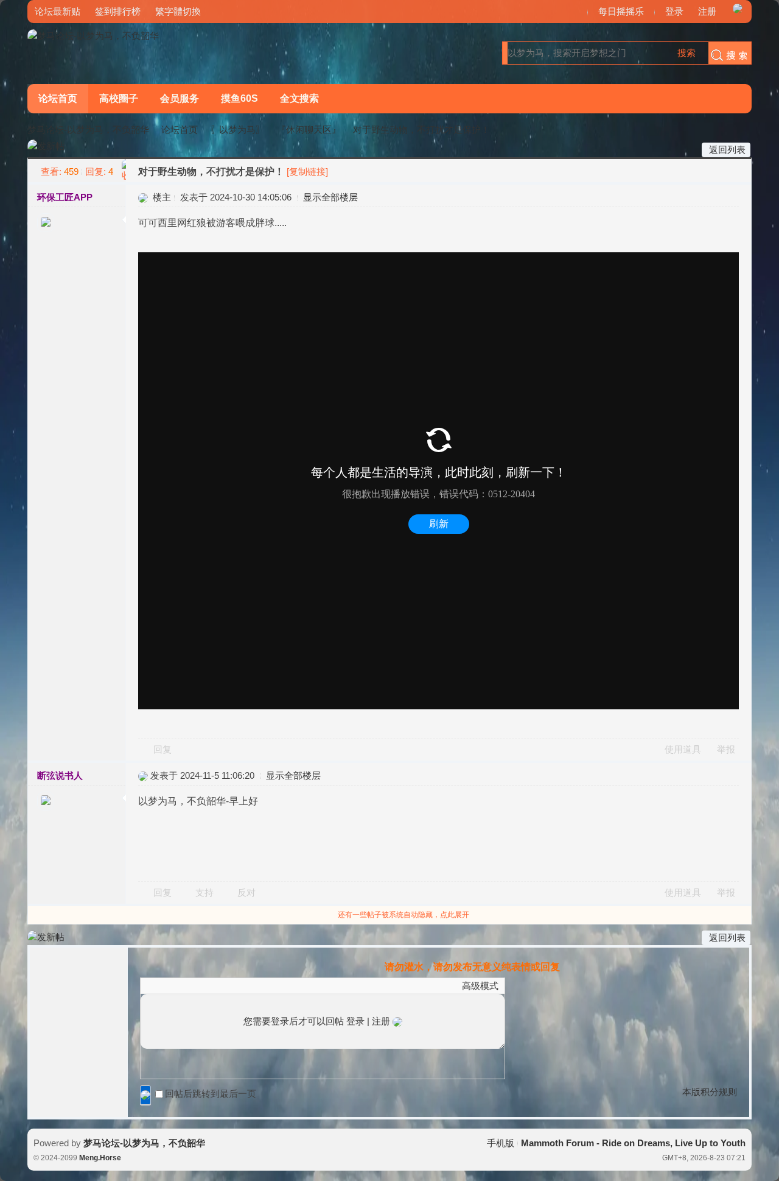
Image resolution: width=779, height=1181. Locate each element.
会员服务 (179, 98)
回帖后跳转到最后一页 (210, 1093)
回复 (162, 749)
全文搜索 (299, 98)
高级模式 (480, 986)
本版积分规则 (709, 1092)
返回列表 (727, 149)
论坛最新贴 (57, 11)
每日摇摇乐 (621, 11)
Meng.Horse (100, 1158)
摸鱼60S (239, 98)
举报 (726, 749)
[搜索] (726, 53)
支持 (205, 892)
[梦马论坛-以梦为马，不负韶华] (93, 35)
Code (223, 985)
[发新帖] (46, 147)
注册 (707, 11)
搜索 (686, 53)
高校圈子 (118, 98)
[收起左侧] (124, 170)
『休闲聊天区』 (309, 129)
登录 (674, 11)
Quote (207, 985)
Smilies (238, 985)
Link (192, 985)
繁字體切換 (178, 11)
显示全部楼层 (330, 197)
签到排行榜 (118, 11)
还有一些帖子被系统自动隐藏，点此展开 (403, 914)
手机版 (500, 1143)
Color (162, 985)
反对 (246, 892)
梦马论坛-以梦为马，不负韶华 (88, 129)
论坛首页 (57, 98)
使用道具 (683, 749)
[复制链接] (307, 171)
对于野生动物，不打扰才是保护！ (421, 129)
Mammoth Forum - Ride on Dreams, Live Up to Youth (633, 1143)
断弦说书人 (60, 775)
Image (177, 985)
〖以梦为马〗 (237, 129)
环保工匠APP (65, 197)
